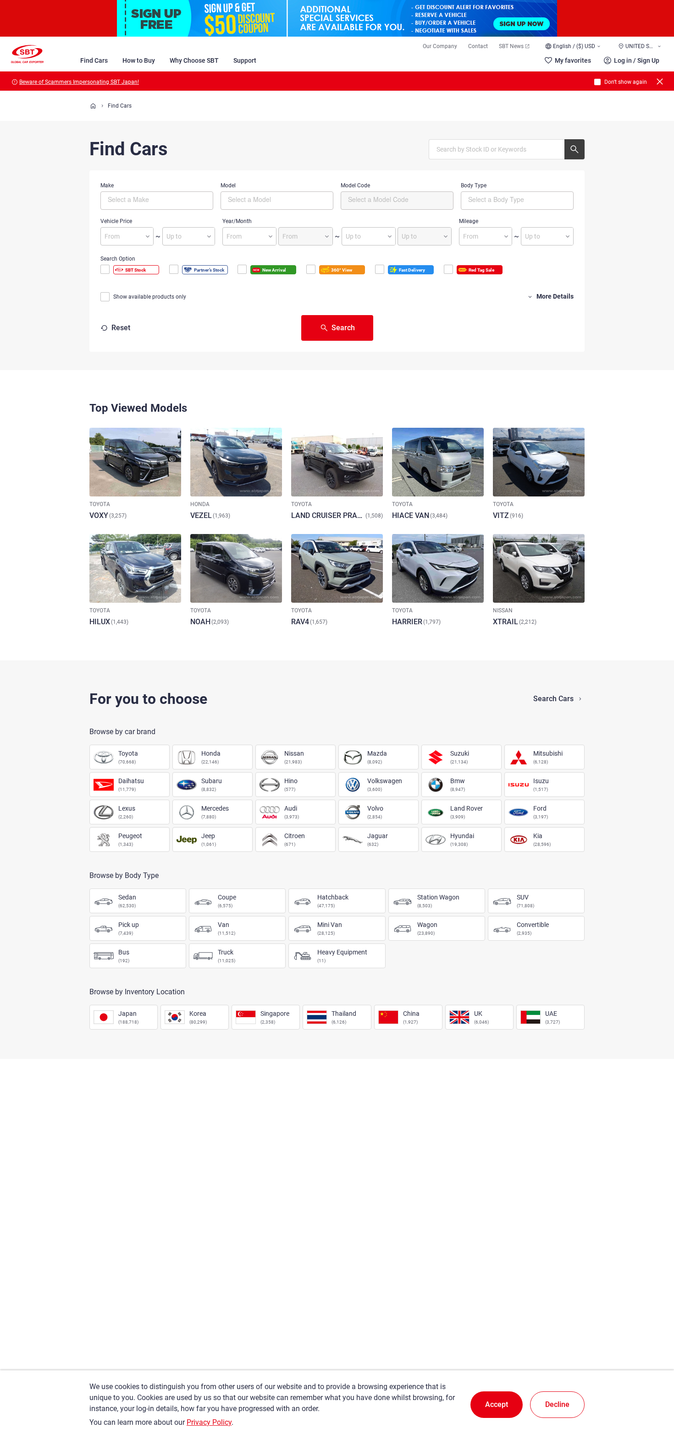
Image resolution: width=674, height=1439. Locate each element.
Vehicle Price (116, 221)
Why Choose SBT (194, 60)
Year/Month (237, 221)
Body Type (473, 185)
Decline (557, 1404)
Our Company (440, 46)
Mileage (468, 221)
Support (244, 60)
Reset (120, 327)
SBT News (511, 46)
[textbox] (146, 199)
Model (228, 185)
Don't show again (625, 82)
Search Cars (553, 698)
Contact (478, 46)
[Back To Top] (651, 1392)
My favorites (573, 60)
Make (107, 185)
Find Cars (94, 60)
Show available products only (149, 297)
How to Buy (138, 60)
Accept (496, 1404)
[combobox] (156, 200)
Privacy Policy (209, 1422)
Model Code (355, 185)
